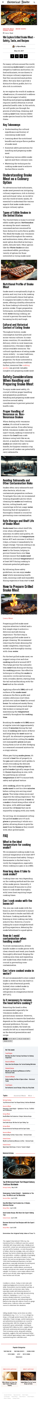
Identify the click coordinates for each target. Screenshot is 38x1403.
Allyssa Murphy (21, 46)
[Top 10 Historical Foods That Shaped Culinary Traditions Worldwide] (19, 1167)
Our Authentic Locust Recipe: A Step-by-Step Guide (19, 1087)
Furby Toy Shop (20, 1315)
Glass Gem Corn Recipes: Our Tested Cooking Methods (20, 1064)
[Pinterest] (21, 56)
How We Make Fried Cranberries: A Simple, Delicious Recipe (17, 1116)
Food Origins (8, 1053)
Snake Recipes (8, 1041)
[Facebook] (12, 56)
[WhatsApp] (26, 56)
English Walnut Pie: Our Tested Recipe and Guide (28, 1383)
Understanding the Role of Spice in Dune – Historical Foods (17, 1135)
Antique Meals (6, 1114)
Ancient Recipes (21, 29)
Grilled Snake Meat (24, 1039)
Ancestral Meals (8, 29)
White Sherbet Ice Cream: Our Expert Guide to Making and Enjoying (9, 1384)
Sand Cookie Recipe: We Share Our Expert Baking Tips (15, 1122)
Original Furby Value (24, 1295)
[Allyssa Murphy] (14, 46)
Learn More (8, 618)
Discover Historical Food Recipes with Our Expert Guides (16, 1128)
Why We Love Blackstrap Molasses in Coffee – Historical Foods (18, 1141)
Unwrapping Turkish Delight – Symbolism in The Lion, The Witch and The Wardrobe (18, 1109)
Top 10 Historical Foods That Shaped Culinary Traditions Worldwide (19, 1102)
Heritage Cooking (7, 1100)
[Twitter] (17, 56)
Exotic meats (12, 1039)
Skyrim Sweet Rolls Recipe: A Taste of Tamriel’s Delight (16, 1147)
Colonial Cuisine (8, 30)
